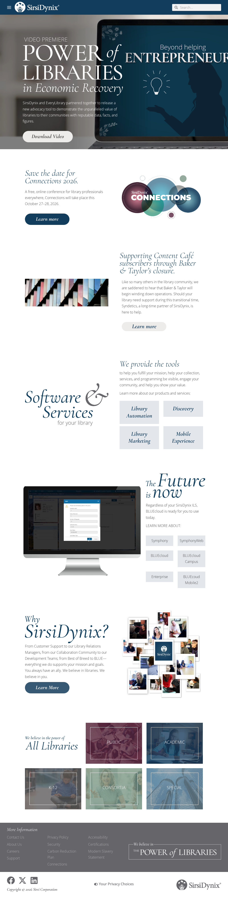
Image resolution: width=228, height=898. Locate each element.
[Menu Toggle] (9, 7)
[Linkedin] (34, 880)
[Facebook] (11, 880)
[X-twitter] (22, 880)
